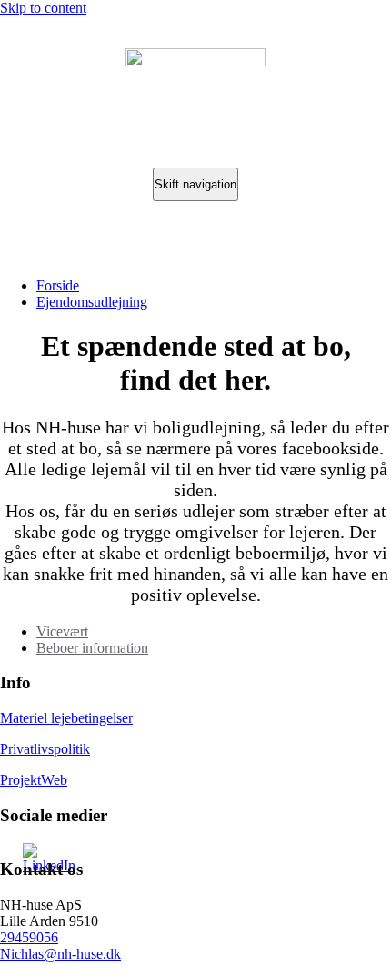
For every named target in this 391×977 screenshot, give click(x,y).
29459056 (29, 937)
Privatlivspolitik (45, 749)
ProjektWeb (33, 780)
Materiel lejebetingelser (66, 718)
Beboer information (92, 648)
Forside (57, 285)
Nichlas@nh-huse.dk (60, 954)
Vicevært (62, 631)
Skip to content (43, 7)
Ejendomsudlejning (91, 302)
